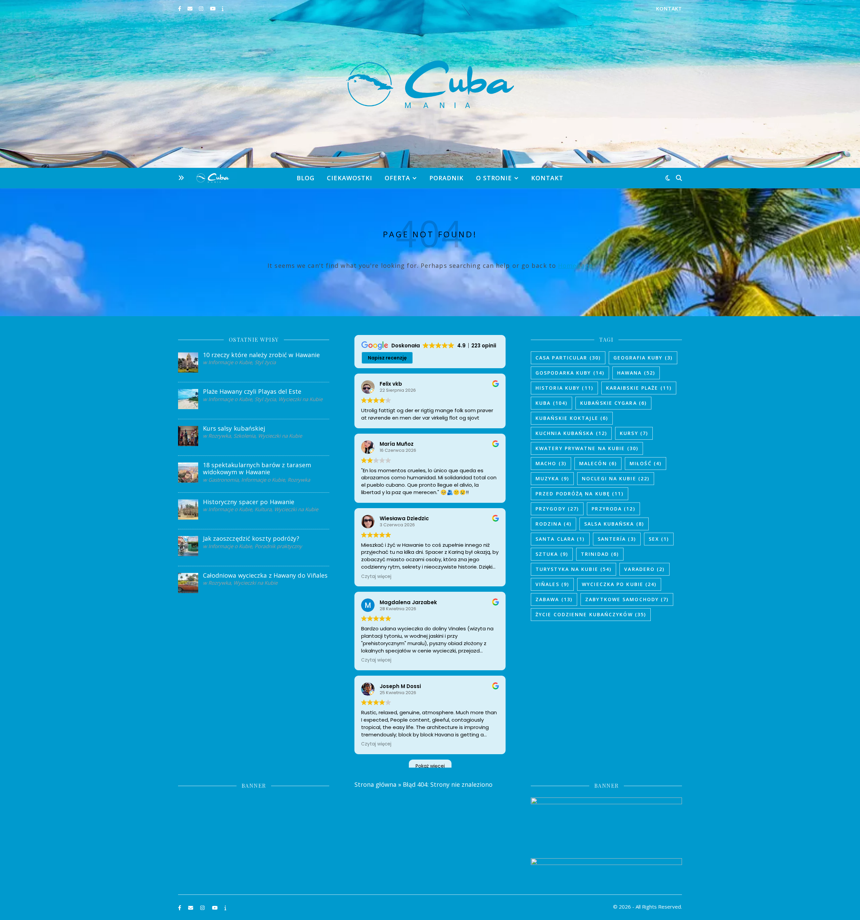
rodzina (553, 524)
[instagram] (202, 8)
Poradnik (446, 178)
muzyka (552, 478)
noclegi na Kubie (615, 478)
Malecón (598, 463)
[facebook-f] (180, 8)
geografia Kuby (643, 357)
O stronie (494, 178)
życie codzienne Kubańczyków (590, 614)
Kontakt (669, 8)
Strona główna (375, 784)
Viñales (552, 584)
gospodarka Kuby (569, 373)
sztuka (551, 554)
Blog (305, 178)
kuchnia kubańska (571, 433)
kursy (634, 433)
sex (659, 539)
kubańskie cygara (613, 403)
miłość (645, 463)
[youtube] (213, 8)
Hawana (636, 373)
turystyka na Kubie (573, 569)
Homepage (575, 265)
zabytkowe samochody (627, 599)
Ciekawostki (349, 178)
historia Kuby (564, 388)
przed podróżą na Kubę (579, 493)
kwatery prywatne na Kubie (586, 448)
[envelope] (190, 8)
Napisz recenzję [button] (387, 357)
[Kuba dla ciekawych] (430, 84)
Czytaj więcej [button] (376, 577)
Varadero (644, 569)
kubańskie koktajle (571, 418)
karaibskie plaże (639, 388)
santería (617, 539)
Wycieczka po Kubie (619, 584)
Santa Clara (560, 539)
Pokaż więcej (430, 766)
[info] (223, 8)
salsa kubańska (614, 524)
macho (550, 463)
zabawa (553, 599)
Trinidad (600, 554)
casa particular (568, 357)
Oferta (397, 178)
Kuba (551, 403)
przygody (557, 508)
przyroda (613, 508)
